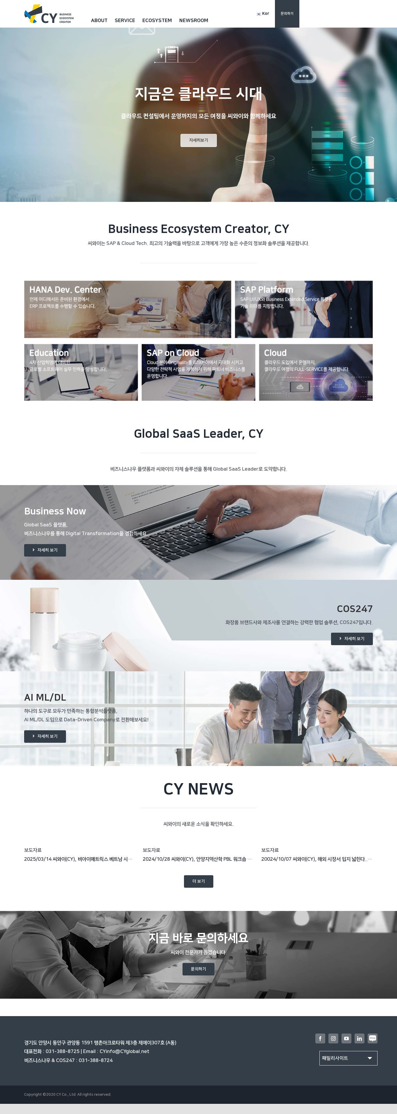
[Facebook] (320, 1038)
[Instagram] (333, 1038)
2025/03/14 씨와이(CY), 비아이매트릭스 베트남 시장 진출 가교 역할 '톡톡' (99, 859)
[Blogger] (373, 1038)
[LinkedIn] (359, 1038)
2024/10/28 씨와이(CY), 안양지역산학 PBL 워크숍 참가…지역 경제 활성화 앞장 (223, 859)
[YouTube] (346, 1038)
